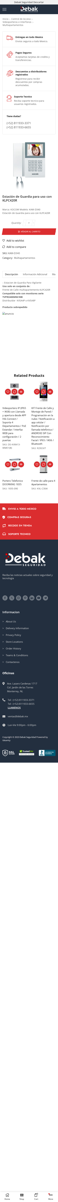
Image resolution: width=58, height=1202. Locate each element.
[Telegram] (45, 598)
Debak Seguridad (28, 737)
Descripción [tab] (11, 274)
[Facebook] (5, 598)
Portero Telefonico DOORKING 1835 (12, 482)
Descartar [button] (38, 2)
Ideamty (6, 740)
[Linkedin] (31, 598)
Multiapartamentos (13, 25)
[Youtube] (38, 598)
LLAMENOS (14, 707)
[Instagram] (18, 598)
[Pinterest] (25, 598)
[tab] (11, 274)
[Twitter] (11, 598)
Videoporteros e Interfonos (17, 21)
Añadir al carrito (30, 231)
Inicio (5, 18)
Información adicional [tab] (35, 274)
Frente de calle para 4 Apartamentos (43, 482)
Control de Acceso (21, 18)
